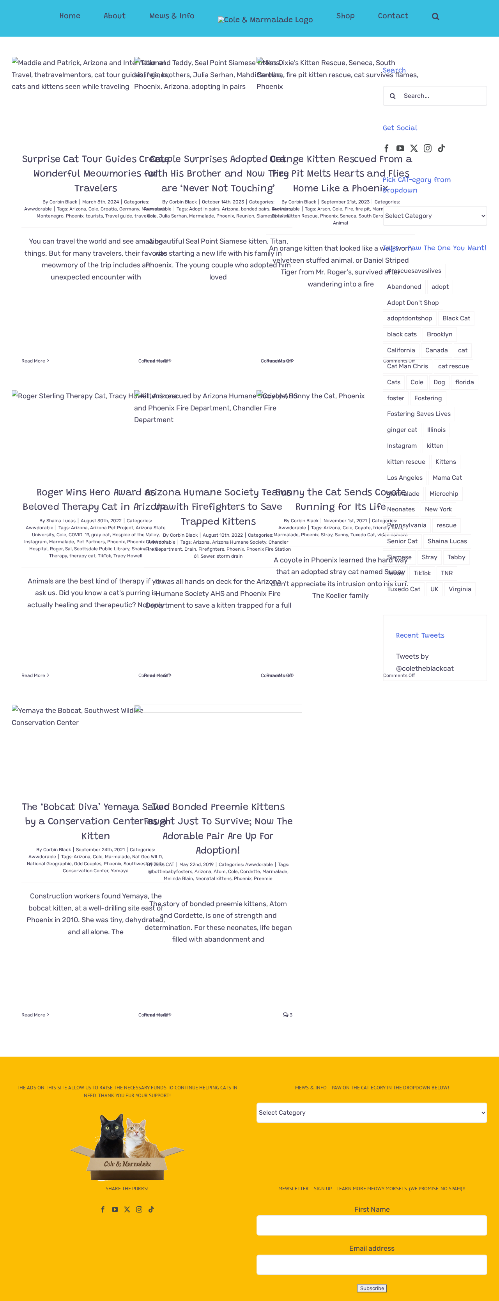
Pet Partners (90, 541)
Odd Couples (87, 863)
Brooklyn (440, 334)
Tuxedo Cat (362, 534)
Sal (68, 549)
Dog (439, 382)
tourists (94, 216)
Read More (33, 361)
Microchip (444, 493)
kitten (435, 445)
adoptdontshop (409, 318)
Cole (93, 209)
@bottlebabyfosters (170, 871)
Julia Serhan (173, 216)
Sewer (207, 556)
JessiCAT (164, 864)
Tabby (456, 557)
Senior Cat (402, 541)
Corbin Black (63, 202)
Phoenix (74, 216)
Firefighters (211, 549)
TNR (447, 573)
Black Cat (456, 318)
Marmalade (201, 216)
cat (462, 350)
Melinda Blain (178, 878)
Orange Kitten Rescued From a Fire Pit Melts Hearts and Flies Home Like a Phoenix (340, 174)
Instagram (35, 541)
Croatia (109, 209)
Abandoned (404, 286)
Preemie (263, 878)
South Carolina (375, 216)
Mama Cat (447, 477)
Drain (190, 549)
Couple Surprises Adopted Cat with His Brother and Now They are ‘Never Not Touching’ (218, 174)
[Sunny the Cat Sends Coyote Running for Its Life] (341, 432)
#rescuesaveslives (414, 270)
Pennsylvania (406, 525)
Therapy (58, 556)
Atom (220, 871)
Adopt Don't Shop (413, 302)
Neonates (401, 509)
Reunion (245, 216)
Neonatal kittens (213, 878)
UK (434, 589)
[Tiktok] (441, 148)
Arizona (77, 209)
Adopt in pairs (204, 209)
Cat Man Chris (407, 366)
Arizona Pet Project (111, 527)
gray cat (100, 534)
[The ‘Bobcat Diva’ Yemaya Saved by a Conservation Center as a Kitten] (96, 747)
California (401, 350)
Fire (349, 209)
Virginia (460, 589)
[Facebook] (387, 148)
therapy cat (82, 556)
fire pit (363, 209)
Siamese (399, 557)
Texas (395, 573)
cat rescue (453, 366)
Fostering (428, 398)
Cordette (250, 871)
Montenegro (50, 216)
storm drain (229, 556)
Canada (436, 350)
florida (464, 382)
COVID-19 (79, 534)
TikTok (104, 556)
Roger (56, 549)
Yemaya (120, 870)
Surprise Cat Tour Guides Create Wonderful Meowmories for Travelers (96, 174)
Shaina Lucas (61, 520)
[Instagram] (428, 148)
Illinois (436, 429)
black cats (402, 334)
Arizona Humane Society (239, 542)
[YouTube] (400, 148)
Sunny (341, 534)
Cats (393, 382)
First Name (372, 1209)
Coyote (363, 527)
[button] (404, 16)
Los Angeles (405, 477)
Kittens (445, 461)
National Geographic (49, 863)
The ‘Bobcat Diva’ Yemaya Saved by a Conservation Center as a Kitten (96, 822)
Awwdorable (38, 209)
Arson (323, 209)
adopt (440, 286)
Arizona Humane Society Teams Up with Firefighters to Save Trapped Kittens (218, 507)
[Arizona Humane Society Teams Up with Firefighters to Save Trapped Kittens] (218, 432)
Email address (372, 1248)
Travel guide (118, 216)
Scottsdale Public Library (101, 549)
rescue (447, 525)
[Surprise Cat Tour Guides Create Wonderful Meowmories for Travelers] (96, 99)
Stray (327, 534)
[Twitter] (414, 148)
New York (438, 509)
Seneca (348, 216)
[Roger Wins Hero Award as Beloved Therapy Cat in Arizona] (96, 432)
